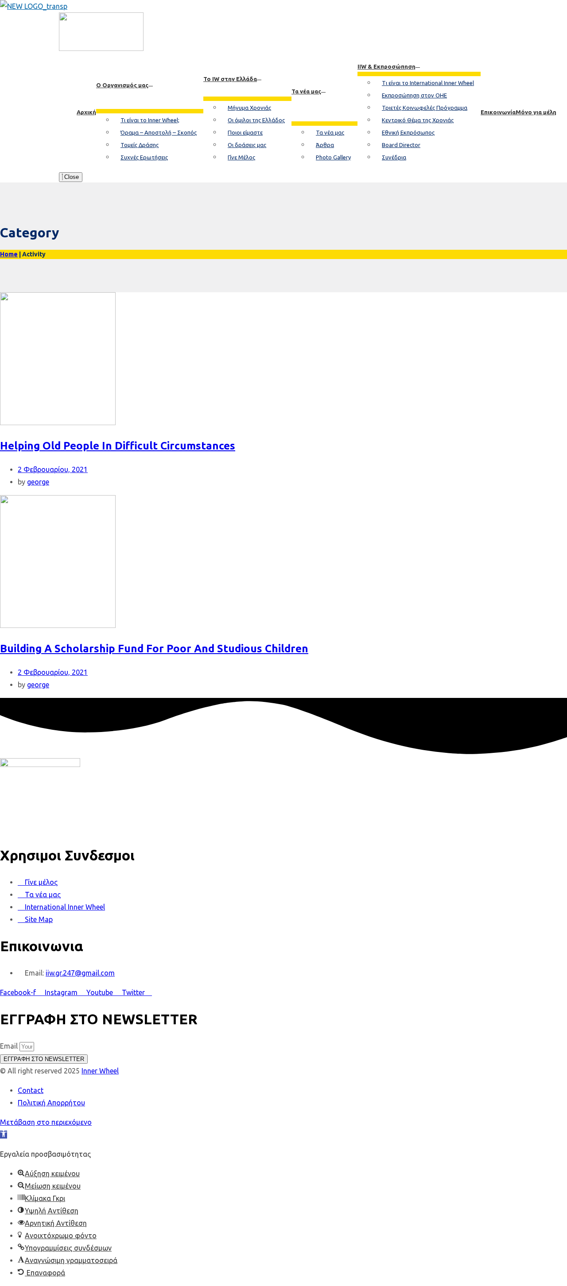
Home (9, 254)
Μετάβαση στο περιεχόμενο (46, 1122)
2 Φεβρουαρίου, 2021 (53, 469)
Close (70, 177)
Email (9, 1046)
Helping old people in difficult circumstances (117, 446)
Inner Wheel (100, 1071)
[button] (3, 1135)
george (38, 482)
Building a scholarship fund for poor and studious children (154, 649)
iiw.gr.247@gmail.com (80, 973)
